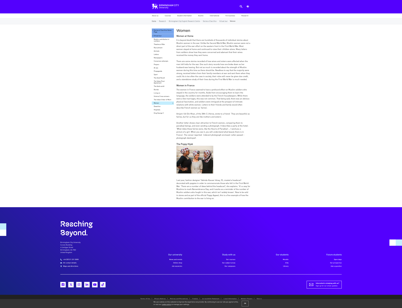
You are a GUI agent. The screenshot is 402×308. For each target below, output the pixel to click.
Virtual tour (223, 21)
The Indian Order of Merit (162, 100)
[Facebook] (63, 284)
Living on (157, 93)
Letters (156, 54)
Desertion (157, 106)
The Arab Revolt (159, 78)
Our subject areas (228, 263)
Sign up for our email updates (327, 285)
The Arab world (159, 86)
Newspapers (158, 58)
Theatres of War (159, 44)
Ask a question (336, 266)
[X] (71, 284)
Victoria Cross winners (161, 96)
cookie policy (166, 304)
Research (162, 21)
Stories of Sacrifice (209, 21)
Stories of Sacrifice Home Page (162, 31)
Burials (156, 90)
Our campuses (230, 266)
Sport (156, 74)
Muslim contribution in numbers (161, 40)
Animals (156, 51)
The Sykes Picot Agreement (159, 82)
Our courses (230, 259)
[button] (155, 16)
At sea (156, 68)
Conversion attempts (161, 61)
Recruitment (158, 48)
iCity (287, 263)
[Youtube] (95, 284)
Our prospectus (336, 263)
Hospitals (157, 110)
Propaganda (158, 71)
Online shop (177, 263)
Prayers (156, 64)
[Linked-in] (87, 284)
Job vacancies (177, 266)
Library (286, 266)
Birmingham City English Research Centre (184, 21)
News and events (175, 259)
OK (245, 303)
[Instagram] (79, 284)
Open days (338, 259)
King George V (159, 113)
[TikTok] (103, 284)
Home (154, 21)
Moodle (286, 259)
